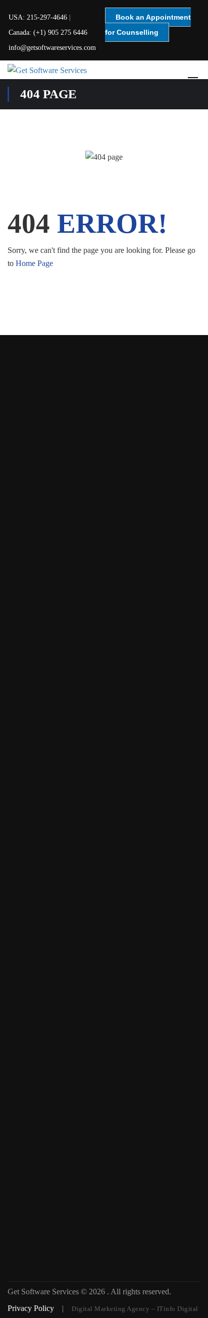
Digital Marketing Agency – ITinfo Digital (135, 1308)
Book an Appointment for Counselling (148, 24)
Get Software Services (44, 1291)
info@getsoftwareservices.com (52, 47)
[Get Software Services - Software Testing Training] (104, 70)
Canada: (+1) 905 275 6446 (48, 32)
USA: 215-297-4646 (38, 17)
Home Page (34, 263)
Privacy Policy (32, 1308)
